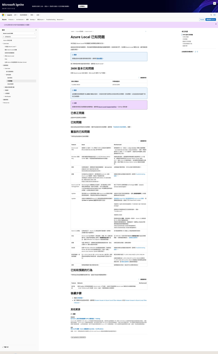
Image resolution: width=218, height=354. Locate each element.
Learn (72, 31)
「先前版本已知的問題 (119, 127)
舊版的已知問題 (187, 41)
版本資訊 (99, 58)
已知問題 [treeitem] (9, 81)
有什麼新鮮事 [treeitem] (9, 71)
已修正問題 (186, 37)
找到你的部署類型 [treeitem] (9, 53)
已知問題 (185, 39)
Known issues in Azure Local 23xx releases (108, 300)
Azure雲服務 (79, 31)
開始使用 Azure (211, 19)
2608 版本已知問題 (188, 34)
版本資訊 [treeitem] (9, 78)
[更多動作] (145, 31)
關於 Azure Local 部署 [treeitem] (11, 50)
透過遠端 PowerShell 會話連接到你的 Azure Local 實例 (129, 198)
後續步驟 (185, 46)
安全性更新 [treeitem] (10, 84)
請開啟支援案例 (133, 237)
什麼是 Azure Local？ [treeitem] (10, 46)
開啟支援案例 (125, 261)
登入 (215, 15)
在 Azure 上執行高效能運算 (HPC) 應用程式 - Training (85, 318)
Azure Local (88, 31)
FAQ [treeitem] (6, 59)
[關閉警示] (214, 3)
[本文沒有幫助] (197, 52)
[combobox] (19, 33)
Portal (202, 19)
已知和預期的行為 (187, 43)
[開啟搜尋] (211, 14)
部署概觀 (79, 298)
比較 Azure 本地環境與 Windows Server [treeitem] (16, 62)
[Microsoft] (3, 15)
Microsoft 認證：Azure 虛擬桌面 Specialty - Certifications (87, 329)
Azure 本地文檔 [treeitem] (7, 40)
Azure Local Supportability (107, 107)
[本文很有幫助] (195, 52)
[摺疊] (36, 30)
